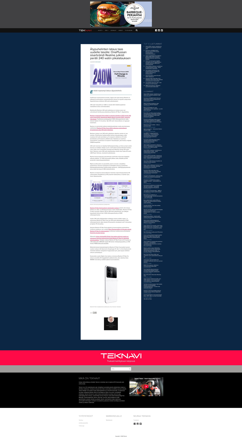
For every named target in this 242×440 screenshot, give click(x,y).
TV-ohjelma (128, 30)
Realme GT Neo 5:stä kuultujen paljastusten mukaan (104, 208)
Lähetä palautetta (83, 423)
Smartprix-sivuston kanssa (97, 233)
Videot (121, 30)
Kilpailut (113, 30)
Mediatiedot (109, 420)
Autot (100, 30)
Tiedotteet (136, 420)
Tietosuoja (81, 426)
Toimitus (81, 420)
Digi (106, 30)
